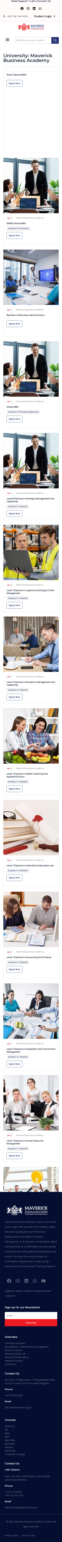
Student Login (43, 16)
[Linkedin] (34, 8)
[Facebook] (22, 8)
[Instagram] (28, 8)
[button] (7, 39)
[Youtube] (43, 1281)
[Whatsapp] (40, 8)
